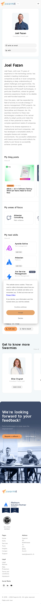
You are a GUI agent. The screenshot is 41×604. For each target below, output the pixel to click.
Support (4, 553)
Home (4, 538)
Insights (4, 548)
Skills (4, 541)
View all (7, 160)
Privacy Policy (10, 295)
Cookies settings (20, 307)
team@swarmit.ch (28, 554)
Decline (20, 318)
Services (5, 543)
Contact (4, 551)
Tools (4, 546)
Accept (20, 312)
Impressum (5, 576)
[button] (18, 3)
